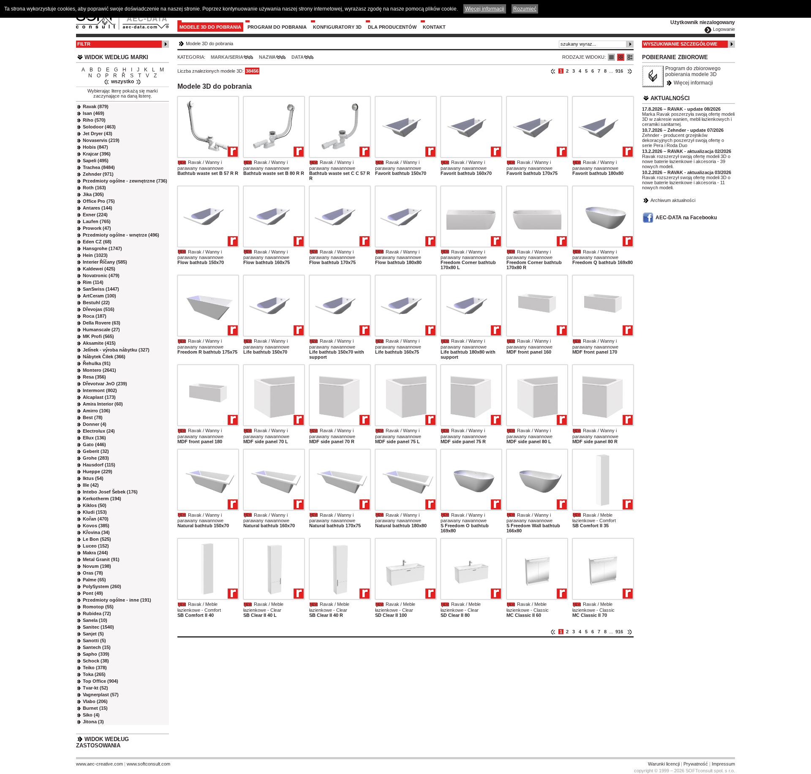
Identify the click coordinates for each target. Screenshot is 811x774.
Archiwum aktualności (672, 200)
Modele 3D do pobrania (210, 27)
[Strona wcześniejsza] (553, 71)
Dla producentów (392, 27)
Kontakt (434, 27)
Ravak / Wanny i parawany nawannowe (200, 165)
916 (619, 71)
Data (297, 57)
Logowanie (724, 29)
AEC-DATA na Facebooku (686, 218)
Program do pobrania (277, 27)
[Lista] (611, 57)
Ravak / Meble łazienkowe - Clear (263, 607)
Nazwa (267, 57)
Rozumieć (524, 9)
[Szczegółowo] (630, 57)
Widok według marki (116, 57)
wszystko (122, 81)
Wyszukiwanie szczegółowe (680, 43)
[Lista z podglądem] (620, 57)
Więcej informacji (693, 83)
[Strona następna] (630, 71)
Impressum (723, 763)
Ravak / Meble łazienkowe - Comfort (594, 517)
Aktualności (670, 98)
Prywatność (695, 763)
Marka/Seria (227, 57)
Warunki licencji (664, 763)
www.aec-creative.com (99, 763)
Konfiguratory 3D (337, 27)
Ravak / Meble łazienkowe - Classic (527, 607)
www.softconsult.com (148, 763)
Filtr (83, 43)
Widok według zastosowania (102, 742)
